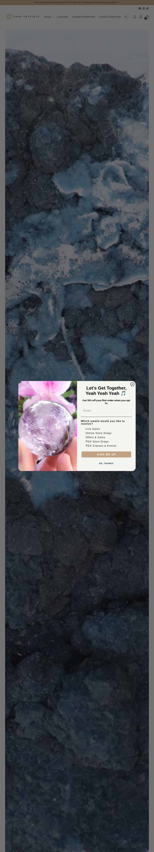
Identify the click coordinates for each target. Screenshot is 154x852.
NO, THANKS (106, 463)
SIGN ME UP (106, 454)
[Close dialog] (132, 384)
